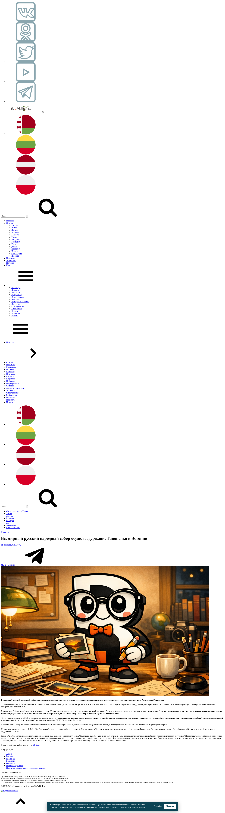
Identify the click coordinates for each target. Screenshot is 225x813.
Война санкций (13, 528)
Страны (9, 223)
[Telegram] (25, 101)
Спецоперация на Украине (18, 511)
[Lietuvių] (25, 154)
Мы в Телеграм (8, 565)
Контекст (10, 265)
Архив (9, 754)
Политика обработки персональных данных (25, 768)
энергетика (11, 525)
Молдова (10, 518)
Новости (10, 221)
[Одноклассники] (25, 41)
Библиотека (16, 309)
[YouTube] (25, 81)
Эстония (15, 232)
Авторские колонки (20, 302)
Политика (10, 258)
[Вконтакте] (25, 21)
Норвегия (15, 249)
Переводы (15, 287)
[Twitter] (25, 61)
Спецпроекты (17, 306)
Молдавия (15, 239)
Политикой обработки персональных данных (127, 807)
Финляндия (16, 253)
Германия (15, 242)
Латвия (14, 230)
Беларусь (15, 235)
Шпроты (15, 290)
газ (7, 523)
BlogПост (15, 292)
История (10, 263)
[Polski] (25, 194)
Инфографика (17, 297)
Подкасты (15, 313)
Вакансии (10, 761)
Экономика (11, 260)
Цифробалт (16, 295)
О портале (10, 763)
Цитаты (14, 316)
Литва (14, 228)
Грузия (14, 244)
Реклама (10, 756)
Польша (14, 251)
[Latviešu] (25, 174)
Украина (15, 237)
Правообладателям (14, 765)
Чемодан (15, 299)
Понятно (170, 806)
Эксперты (15, 304)
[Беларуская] (25, 134)
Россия (14, 225)
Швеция (15, 256)
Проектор (15, 311)
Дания (14, 246)
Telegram (36, 745)
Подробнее (158, 806)
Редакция (10, 758)
